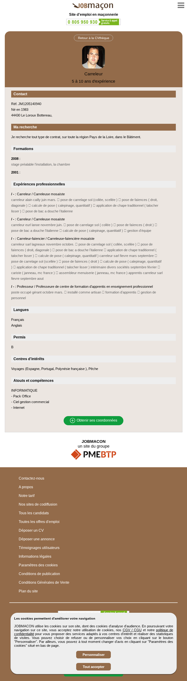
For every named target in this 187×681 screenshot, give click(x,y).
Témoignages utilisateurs (39, 548)
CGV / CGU (132, 630)
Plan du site (28, 591)
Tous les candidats (34, 513)
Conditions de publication (39, 574)
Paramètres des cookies (38, 565)
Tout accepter (93, 667)
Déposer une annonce (37, 539)
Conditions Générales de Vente (44, 582)
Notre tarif (26, 496)
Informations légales (35, 556)
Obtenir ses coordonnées (96, 420)
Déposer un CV (31, 530)
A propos (26, 487)
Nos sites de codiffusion (38, 504)
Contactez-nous (31, 478)
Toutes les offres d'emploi (39, 522)
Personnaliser (94, 655)
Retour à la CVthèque (93, 38)
